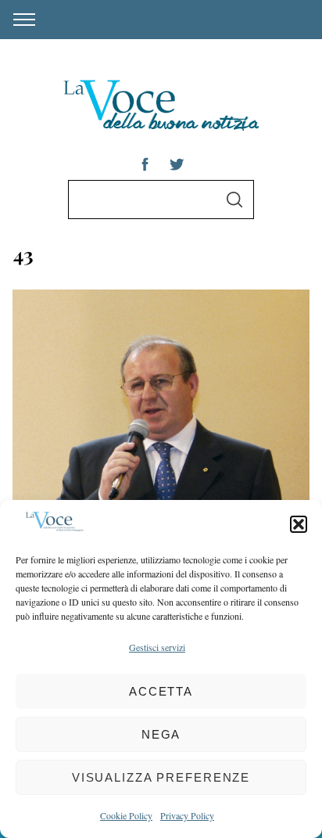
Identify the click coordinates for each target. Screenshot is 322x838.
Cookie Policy (126, 815)
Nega (161, 734)
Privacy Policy (187, 815)
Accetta (161, 691)
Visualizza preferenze (161, 777)
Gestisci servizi (157, 647)
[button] (298, 524)
